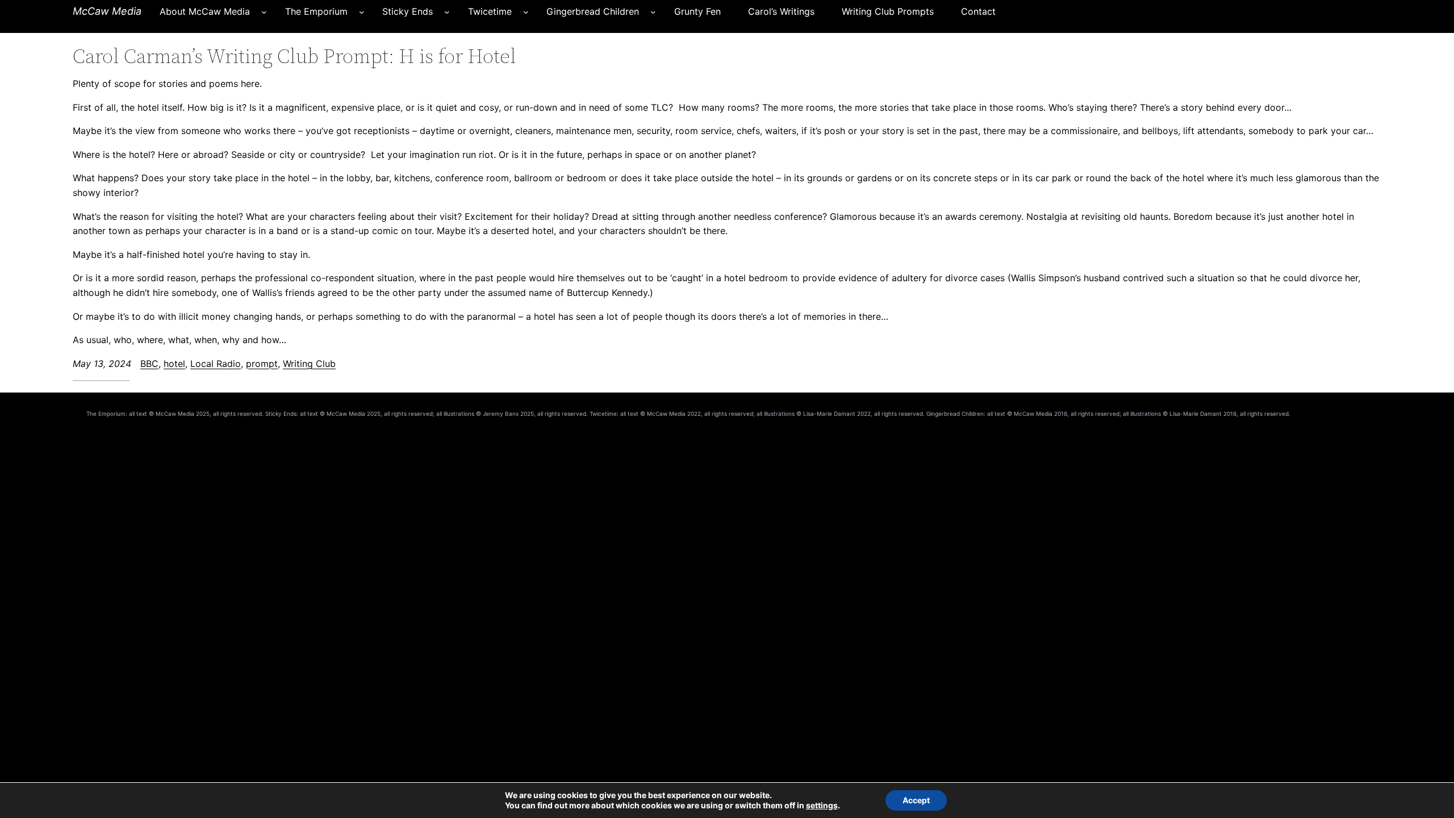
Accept (916, 800)
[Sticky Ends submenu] (447, 12)
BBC (149, 363)
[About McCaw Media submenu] (264, 12)
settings (822, 805)
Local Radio (215, 363)
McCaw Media (107, 11)
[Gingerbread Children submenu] (653, 12)
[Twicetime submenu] (526, 12)
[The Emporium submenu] (362, 12)
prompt (262, 363)
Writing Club (309, 363)
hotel (174, 363)
